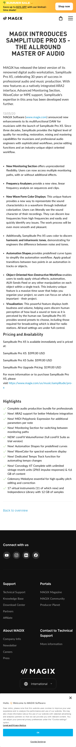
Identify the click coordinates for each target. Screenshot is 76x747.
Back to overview (15, 510)
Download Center (14, 604)
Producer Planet (50, 604)
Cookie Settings (37, 742)
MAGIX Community (52, 598)
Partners (8, 611)
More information (51, 644)
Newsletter (10, 645)
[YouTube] (6, 555)
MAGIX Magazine (51, 592)
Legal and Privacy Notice (14, 725)
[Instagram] (16, 555)
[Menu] (70, 18)
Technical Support (14, 592)
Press (6, 658)
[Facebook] (36, 555)
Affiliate (7, 617)
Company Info (12, 639)
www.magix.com (36, 117)
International (39, 684)
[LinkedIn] (26, 555)
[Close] (70, 697)
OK (38, 732)
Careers (7, 651)
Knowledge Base (13, 598)
